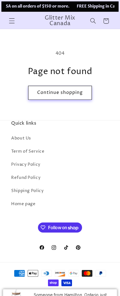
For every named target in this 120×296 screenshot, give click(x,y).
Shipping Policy (27, 191)
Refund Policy (25, 178)
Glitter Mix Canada (49, 293)
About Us (21, 138)
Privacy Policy (25, 164)
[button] (11, 21)
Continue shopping (60, 93)
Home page (23, 204)
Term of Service (27, 151)
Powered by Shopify (86, 293)
